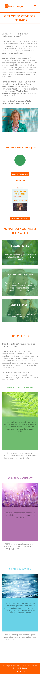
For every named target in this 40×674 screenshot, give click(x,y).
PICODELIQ (17, 668)
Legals (24, 668)
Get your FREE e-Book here (20, 218)
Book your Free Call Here (20, 174)
